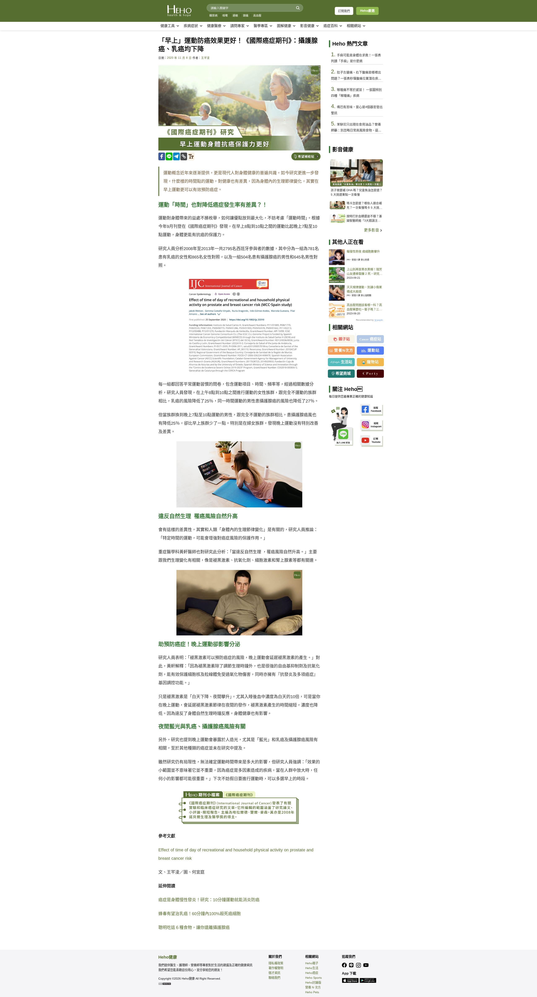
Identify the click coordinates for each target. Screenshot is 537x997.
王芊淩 (205, 57)
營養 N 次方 (313, 987)
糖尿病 (213, 15)
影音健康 (307, 26)
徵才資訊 (274, 973)
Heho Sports (313, 977)
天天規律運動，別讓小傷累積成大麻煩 (364, 289)
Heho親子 (311, 963)
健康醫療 (214, 26)
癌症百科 (330, 26)
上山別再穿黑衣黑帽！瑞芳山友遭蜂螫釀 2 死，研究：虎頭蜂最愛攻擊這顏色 (364, 272)
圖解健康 (284, 26)
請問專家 (237, 26)
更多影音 (372, 230)
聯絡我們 (274, 977)
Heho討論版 (313, 982)
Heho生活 (311, 968)
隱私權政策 (275, 963)
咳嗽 (225, 15)
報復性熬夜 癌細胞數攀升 (363, 251)
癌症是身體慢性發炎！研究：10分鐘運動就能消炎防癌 (208, 900)
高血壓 (257, 15)
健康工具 (167, 26)
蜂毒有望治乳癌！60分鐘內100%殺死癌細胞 (199, 913)
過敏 (235, 15)
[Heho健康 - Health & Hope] (179, 11)
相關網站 (354, 26)
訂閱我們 (344, 11)
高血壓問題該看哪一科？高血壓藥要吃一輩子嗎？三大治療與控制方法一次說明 (364, 307)
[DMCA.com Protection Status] (164, 983)
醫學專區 (261, 26)
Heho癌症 (311, 973)
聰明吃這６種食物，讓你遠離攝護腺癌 (194, 927)
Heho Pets (312, 992)
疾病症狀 (191, 26)
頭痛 (245, 15)
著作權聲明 (275, 968)
